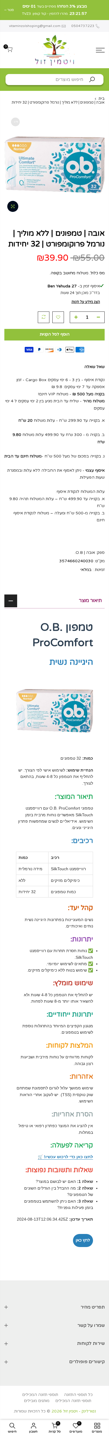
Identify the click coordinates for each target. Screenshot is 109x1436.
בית (102, 99)
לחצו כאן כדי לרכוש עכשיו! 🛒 (65, 1156)
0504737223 (82, 26)
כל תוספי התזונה (78, 1394)
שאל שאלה (94, 366)
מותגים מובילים (36, 1400)
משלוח (82, 273)
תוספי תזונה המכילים (40, 1394)
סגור (101, 10)
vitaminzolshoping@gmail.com (34, 26)
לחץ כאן (83, 1240)
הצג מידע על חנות (86, 302)
